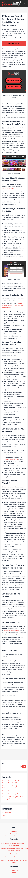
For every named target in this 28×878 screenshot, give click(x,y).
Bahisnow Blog (6, 812)
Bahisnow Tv (5, 791)
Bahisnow (14, 831)
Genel (3, 815)
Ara (3, 763)
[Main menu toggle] (25, 3)
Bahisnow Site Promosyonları (10, 794)
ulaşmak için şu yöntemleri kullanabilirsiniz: (12, 305)
